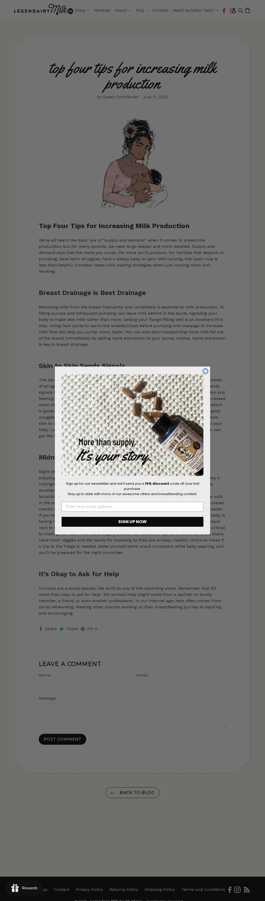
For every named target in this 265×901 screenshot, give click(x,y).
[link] (132, 425)
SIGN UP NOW (132, 522)
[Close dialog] (205, 371)
